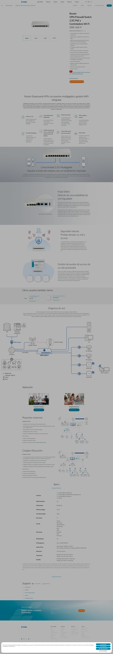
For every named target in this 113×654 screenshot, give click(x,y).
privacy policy (30, 645)
